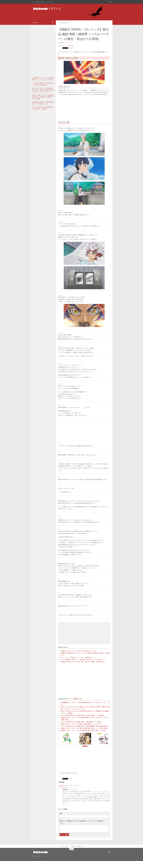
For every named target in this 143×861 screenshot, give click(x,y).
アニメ (60, 22)
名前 (61, 813)
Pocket (71, 48)
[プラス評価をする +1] (64, 789)
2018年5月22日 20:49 (73, 789)
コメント (63, 785)
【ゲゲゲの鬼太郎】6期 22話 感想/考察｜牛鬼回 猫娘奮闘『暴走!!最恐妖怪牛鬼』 (84, 726)
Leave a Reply (70, 46)
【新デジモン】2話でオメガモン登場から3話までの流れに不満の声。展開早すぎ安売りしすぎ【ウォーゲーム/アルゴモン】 (43, 90)
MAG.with (62, 43)
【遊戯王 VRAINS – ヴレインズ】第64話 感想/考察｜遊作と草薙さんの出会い (83, 730)
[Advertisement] (71, 107)
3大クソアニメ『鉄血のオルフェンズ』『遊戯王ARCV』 (77, 657)
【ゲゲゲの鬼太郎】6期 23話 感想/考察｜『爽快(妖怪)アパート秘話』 (81, 722)
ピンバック (74, 785)
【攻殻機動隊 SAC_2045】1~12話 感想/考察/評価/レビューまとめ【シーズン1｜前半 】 (43, 79)
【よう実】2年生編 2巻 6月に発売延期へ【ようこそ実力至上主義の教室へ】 (43, 84)
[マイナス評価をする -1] (63, 789)
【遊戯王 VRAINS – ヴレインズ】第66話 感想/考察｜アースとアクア (80, 724)
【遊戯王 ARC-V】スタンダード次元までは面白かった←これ (78, 651)
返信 (63, 805)
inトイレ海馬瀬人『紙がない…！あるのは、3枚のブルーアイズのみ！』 (81, 660)
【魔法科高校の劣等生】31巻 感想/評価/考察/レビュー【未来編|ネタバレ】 (42, 103)
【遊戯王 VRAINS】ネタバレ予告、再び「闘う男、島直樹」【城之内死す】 (82, 662)
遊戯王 (63, 773)
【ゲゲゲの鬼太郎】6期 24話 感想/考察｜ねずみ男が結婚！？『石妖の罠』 (82, 715)
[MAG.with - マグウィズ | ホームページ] (47, 8)
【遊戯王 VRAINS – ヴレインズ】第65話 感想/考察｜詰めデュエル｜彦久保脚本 (84, 728)
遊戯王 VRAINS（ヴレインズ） (72, 773)
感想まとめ (66, 22)
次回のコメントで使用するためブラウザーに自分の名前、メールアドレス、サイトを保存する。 (82, 821)
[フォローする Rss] (53, 22)
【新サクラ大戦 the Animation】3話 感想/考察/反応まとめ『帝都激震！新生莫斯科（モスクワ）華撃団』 (43, 97)
